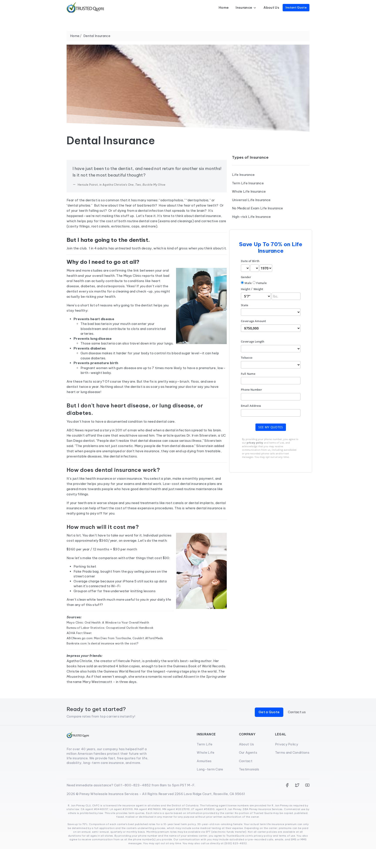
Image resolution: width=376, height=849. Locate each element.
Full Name (248, 374)
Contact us (297, 712)
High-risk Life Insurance (251, 217)
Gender (246, 277)
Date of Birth (250, 261)
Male (248, 283)
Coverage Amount (253, 321)
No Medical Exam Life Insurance (257, 208)
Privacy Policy (286, 744)
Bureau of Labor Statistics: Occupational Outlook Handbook (110, 627)
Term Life (204, 744)
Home (224, 7)
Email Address (251, 406)
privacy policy (255, 442)
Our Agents (248, 752)
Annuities (204, 761)
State (244, 305)
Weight (258, 289)
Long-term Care (210, 769)
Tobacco (246, 358)
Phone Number (251, 390)
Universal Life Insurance (251, 200)
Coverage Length (252, 341)
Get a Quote (269, 712)
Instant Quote (296, 7)
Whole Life (205, 752)
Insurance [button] (244, 7)
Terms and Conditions (292, 752)
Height (245, 289)
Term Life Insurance (248, 183)
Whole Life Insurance (249, 191)
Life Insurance (243, 175)
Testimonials (249, 769)
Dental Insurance (96, 36)
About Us (271, 7)
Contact (245, 761)
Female (261, 283)
